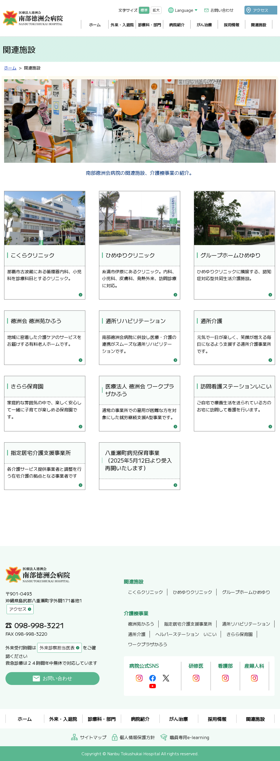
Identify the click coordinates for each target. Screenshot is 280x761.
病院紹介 (177, 24)
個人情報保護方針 (137, 737)
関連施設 (258, 24)
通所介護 (136, 634)
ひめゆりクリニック (192, 592)
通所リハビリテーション (246, 623)
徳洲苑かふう (141, 623)
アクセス (260, 10)
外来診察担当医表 (57, 647)
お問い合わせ (222, 10)
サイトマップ (93, 737)
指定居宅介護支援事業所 (188, 623)
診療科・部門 (149, 24)
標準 (144, 10)
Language (184, 10)
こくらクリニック (145, 592)
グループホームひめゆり (246, 592)
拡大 (156, 10)
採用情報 (231, 24)
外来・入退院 (122, 24)
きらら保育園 (239, 634)
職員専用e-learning (189, 737)
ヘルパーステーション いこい (186, 634)
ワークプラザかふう (147, 644)
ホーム (95, 24)
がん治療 (204, 24)
